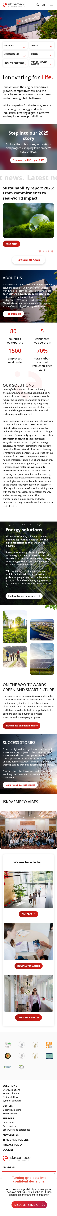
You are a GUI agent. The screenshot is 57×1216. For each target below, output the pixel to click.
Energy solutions (11, 1089)
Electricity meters (12, 1109)
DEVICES (8, 1105)
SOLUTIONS (10, 1085)
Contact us (8, 1122)
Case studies (9, 1126)
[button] (43, 251)
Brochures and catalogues (16, 1129)
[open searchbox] (38, 4)
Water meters (10, 1113)
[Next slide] (52, 251)
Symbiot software (12, 1100)
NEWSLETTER (11, 1134)
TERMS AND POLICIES (16, 1139)
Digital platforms (11, 1097)
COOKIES (8, 1149)
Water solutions (11, 1093)
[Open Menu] (51, 5)
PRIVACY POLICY (13, 1144)
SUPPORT (8, 1118)
